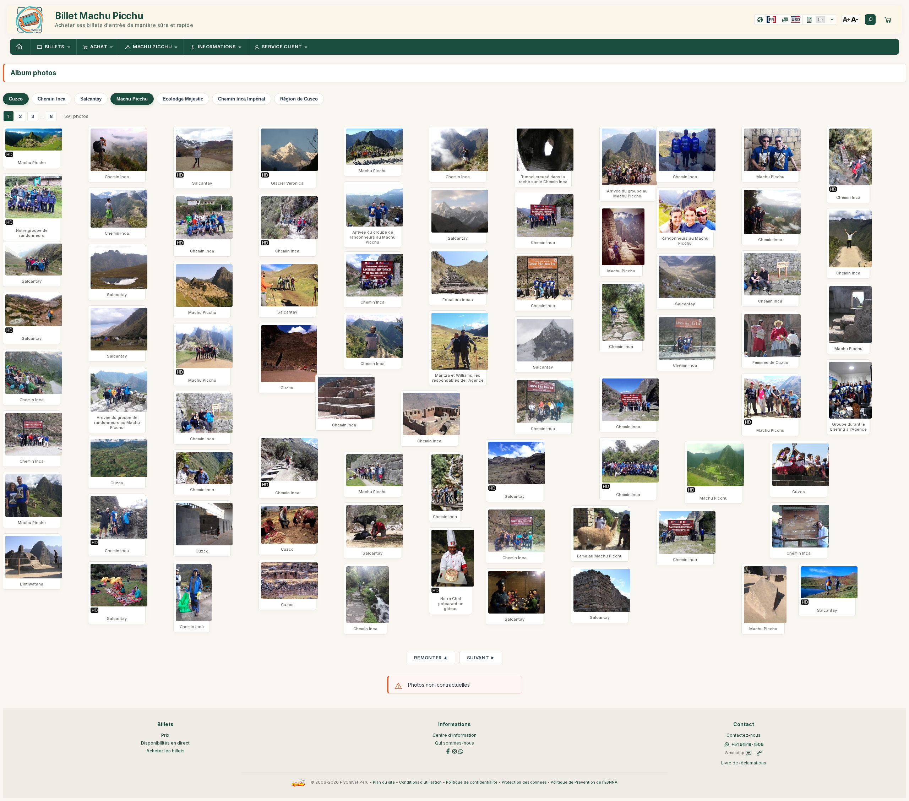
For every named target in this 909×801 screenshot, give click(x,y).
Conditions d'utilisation (420, 782)
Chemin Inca (51, 99)
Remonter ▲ (431, 657)
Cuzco (16, 99)
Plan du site (384, 782)
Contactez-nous (743, 735)
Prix (165, 735)
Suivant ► (481, 657)
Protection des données (524, 782)
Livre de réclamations (743, 762)
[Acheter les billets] (888, 19)
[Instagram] (454, 750)
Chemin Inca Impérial (241, 99)
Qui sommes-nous (454, 743)
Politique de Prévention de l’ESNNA (584, 782)
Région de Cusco (299, 99)
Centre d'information (454, 735)
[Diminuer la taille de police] (854, 19)
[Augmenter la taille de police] (846, 19)
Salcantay (91, 99)
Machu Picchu (132, 99)
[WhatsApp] (461, 750)
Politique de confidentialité (471, 782)
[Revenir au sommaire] (20, 47)
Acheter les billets (165, 750)
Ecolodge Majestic (183, 99)
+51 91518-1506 (747, 744)
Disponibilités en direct (165, 743)
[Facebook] (448, 750)
